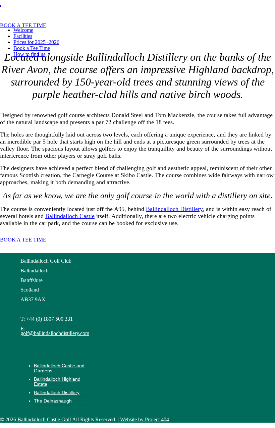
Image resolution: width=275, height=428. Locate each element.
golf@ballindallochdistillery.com (54, 333)
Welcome (23, 30)
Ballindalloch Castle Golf (44, 419)
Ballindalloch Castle (70, 216)
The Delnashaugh (53, 401)
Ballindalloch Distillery (174, 209)
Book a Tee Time (31, 48)
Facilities (22, 36)
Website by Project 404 (144, 419)
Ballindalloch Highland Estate (57, 381)
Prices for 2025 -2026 (36, 42)
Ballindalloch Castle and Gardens (59, 368)
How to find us (29, 54)
